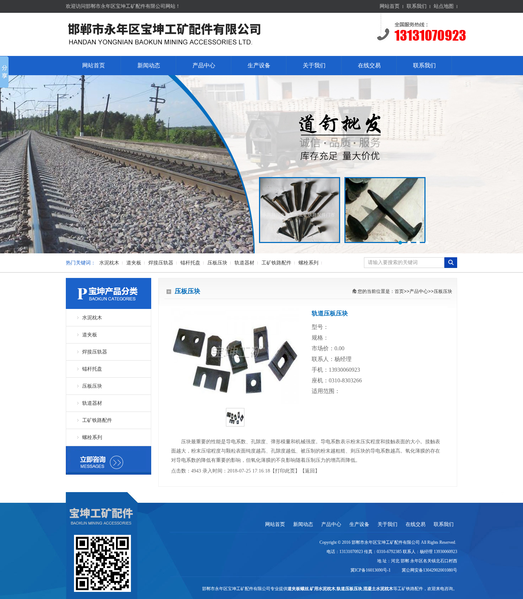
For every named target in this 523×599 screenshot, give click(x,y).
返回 (310, 471)
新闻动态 (148, 65)
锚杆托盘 (190, 262)
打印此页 (285, 471)
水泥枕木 (109, 262)
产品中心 (203, 65)
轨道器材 (244, 262)
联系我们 (417, 6)
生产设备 (259, 65)
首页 (399, 291)
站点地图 (444, 6)
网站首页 (390, 6)
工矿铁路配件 (276, 262)
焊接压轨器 (160, 262)
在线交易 (369, 65)
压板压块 (217, 262)
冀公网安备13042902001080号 (428, 570)
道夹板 (133, 262)
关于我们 (314, 65)
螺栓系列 (308, 262)
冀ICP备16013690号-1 (371, 570)
